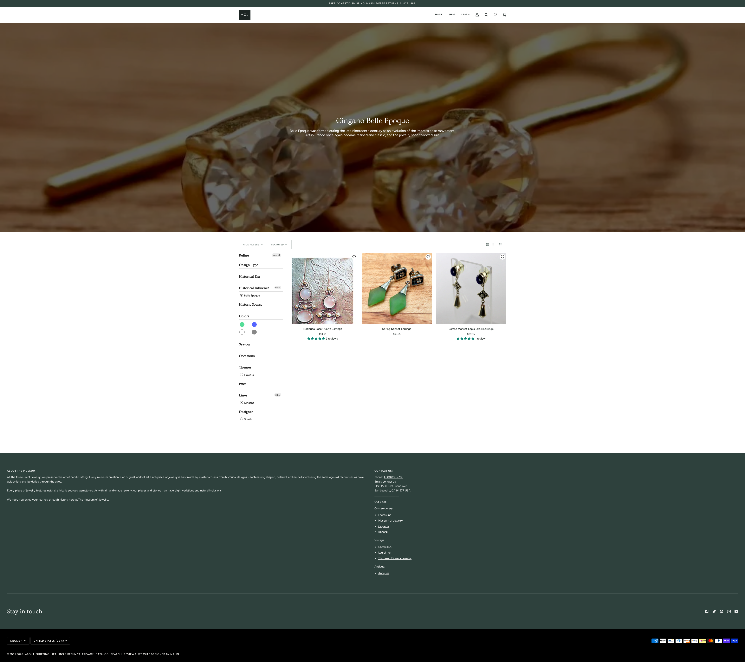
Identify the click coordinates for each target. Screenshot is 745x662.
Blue (254, 324)
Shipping (42, 654)
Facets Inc (384, 515)
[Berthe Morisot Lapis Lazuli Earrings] (471, 288)
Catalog (102, 654)
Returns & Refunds (65, 654)
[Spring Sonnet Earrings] (397, 288)
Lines (243, 395)
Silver (254, 332)
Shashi (247, 419)
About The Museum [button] (21, 470)
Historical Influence (254, 288)
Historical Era (249, 277)
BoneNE (383, 532)
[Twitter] (714, 611)
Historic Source (250, 304)
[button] (316, 338)
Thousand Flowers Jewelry (394, 558)
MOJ (13, 654)
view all (276, 255)
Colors (244, 316)
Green (242, 324)
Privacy (88, 654)
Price (242, 384)
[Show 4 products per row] (501, 244)
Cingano (248, 403)
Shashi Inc (384, 547)
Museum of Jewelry (390, 520)
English (16, 640)
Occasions (247, 356)
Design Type (248, 265)
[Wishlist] (495, 15)
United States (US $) (49, 640)
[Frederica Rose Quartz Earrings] (322, 288)
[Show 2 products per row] (487, 244)
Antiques (383, 573)
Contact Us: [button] (383, 470)
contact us (389, 481)
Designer (246, 412)
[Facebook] (707, 611)
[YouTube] (736, 611)
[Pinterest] (721, 611)
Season (244, 344)
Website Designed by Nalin (158, 654)
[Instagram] (729, 611)
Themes (245, 367)
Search (116, 654)
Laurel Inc (384, 552)
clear (277, 287)
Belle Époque (251, 295)
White (242, 332)
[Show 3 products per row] (494, 244)
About (29, 654)
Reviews (130, 654)
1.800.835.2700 (393, 477)
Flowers (248, 375)
